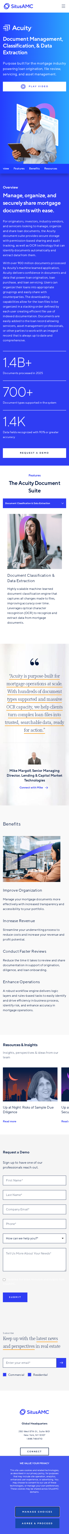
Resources (50, 168)
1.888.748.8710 (35, 1438)
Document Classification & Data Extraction (27, 503)
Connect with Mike (31, 788)
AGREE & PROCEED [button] (37, 1523)
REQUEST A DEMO (34, 452)
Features (19, 168)
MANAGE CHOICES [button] (37, 1511)
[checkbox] (25, 1374)
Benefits (34, 168)
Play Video (38, 86)
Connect (34, 1451)
